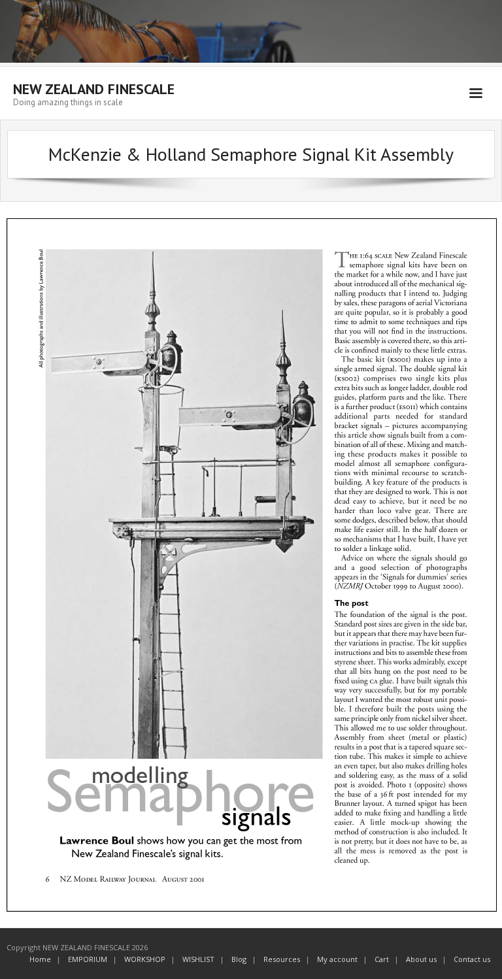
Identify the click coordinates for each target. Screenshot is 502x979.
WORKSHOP (144, 959)
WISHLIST (198, 959)
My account (337, 959)
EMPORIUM (87, 959)
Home (40, 959)
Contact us (472, 959)
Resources (281, 959)
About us (421, 959)
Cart (382, 959)
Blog (238, 959)
